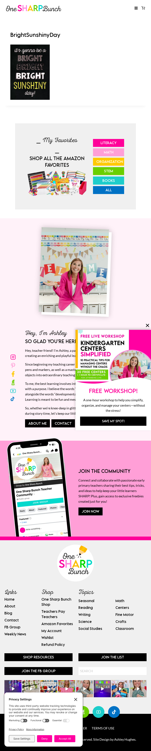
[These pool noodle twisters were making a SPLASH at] (30, 688)
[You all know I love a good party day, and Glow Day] (13, 688)
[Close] (147, 325)
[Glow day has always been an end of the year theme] (48, 688)
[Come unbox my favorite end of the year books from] (66, 688)
